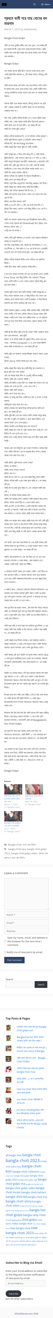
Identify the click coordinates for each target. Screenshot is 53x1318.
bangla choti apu (17, 849)
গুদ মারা (27, 1237)
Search (9, 979)
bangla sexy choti (34, 1215)
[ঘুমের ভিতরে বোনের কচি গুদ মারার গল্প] (34, 789)
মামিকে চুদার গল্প (31, 1245)
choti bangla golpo (13, 1220)
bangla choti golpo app (27, 1179)
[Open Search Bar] (34, 4)
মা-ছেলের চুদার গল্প (21, 1244)
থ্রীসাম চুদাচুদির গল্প (35, 1238)
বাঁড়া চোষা (13, 1245)
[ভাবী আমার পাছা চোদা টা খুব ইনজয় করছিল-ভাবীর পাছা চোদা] (13, 789)
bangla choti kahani (33, 1192)
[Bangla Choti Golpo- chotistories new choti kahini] (4, 4)
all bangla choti (14, 1155)
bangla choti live (37, 1197)
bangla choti (31, 1155)
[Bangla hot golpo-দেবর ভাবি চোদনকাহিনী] (13, 816)
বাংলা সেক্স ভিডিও (29, 844)
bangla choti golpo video (24, 853)
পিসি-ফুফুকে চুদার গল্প (14, 1241)
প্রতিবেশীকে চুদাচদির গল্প (25, 1241)
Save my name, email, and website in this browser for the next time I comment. (27, 941)
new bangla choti (20, 1228)
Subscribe (13, 1293)
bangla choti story (19, 1201)
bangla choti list (16, 1197)
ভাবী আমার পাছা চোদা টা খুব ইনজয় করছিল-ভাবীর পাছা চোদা (12, 798)
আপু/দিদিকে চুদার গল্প (20, 1238)
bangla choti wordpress (28, 1206)
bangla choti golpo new (34, 1184)
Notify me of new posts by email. (25, 952)
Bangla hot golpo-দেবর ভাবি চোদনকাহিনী (12, 824)
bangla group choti (22, 1210)
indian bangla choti (22, 1223)
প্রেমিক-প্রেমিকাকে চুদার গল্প (38, 1241)
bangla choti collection (25, 1171)
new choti (39, 1233)
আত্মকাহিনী (11, 1238)
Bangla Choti (15, 844)
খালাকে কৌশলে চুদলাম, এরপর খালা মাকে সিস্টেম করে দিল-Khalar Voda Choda (32, 1123)
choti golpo (29, 1219)
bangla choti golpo (21, 1175)
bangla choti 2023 (23, 1160)
